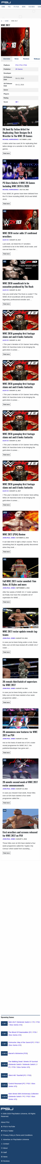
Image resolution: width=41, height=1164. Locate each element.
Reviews (6, 1161)
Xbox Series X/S (15, 1025)
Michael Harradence (10, 139)
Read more (6, 153)
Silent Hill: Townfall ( (16, 1075)
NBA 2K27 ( (12, 1022)
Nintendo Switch (15, 1064)
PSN (25, 65)
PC (34, 1022)
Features (32, 7)
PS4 (21, 65)
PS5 (9, 7)
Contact (6, 1144)
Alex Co (5, 240)
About (5, 1148)
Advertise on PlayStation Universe (16, 1139)
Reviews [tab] (26, 59)
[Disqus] (20, 935)
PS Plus (16, 7)
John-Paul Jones (9, 538)
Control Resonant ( (15, 1084)
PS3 (16, 65)
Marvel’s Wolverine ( (16, 1053)
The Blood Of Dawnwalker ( (18, 1032)
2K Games (19, 69)
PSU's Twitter (8, 1131)
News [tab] (17, 59)
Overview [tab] (6, 59)
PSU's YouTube (9, 1127)
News (23, 7)
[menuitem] (3, 7)
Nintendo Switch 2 (24, 1022)
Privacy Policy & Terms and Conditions (18, 1135)
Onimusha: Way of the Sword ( (20, 1042)
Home (3, 7)
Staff (5, 1152)
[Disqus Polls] (20, 884)
